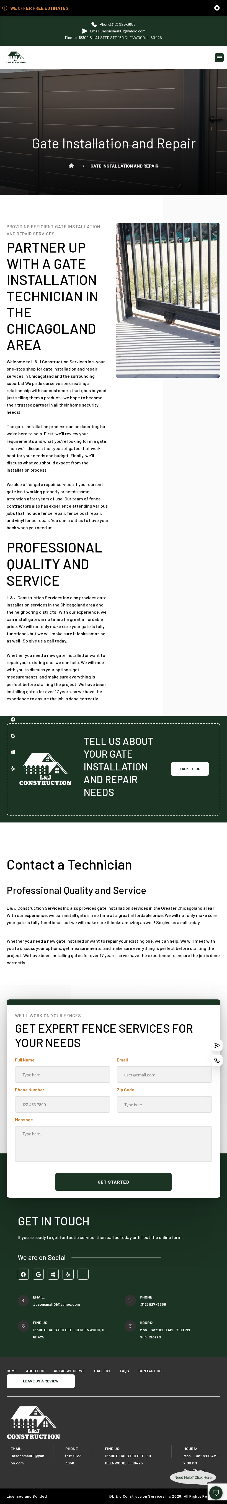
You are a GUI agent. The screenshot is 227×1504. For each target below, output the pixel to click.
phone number (29, 1089)
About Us (35, 1370)
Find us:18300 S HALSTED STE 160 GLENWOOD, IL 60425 (113, 37)
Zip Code (125, 1089)
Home (71, 166)
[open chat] (216, 1493)
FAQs (124, 1370)
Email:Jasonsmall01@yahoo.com (118, 31)
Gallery (102, 1370)
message (24, 1119)
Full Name (25, 1059)
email (122, 1059)
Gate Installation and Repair (124, 165)
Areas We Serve (69, 1370)
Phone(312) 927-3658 (118, 24)
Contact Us (150, 1370)
